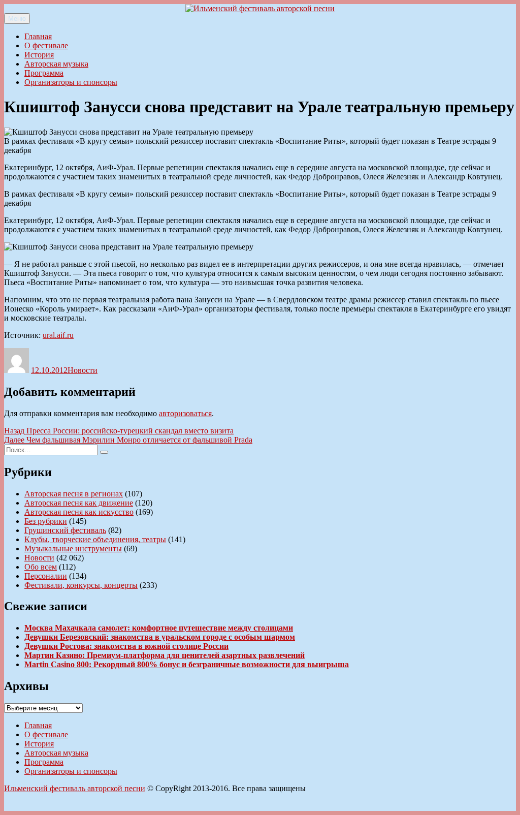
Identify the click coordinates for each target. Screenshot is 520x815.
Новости (83, 370)
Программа (43, 73)
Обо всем (40, 566)
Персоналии (45, 576)
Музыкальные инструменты (73, 548)
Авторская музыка (56, 63)
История (39, 54)
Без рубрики (45, 521)
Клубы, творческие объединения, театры (95, 539)
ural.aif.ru (58, 335)
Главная (38, 36)
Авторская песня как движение (78, 502)
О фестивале (46, 45)
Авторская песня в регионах (73, 493)
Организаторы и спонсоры (70, 82)
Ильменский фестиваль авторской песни (74, 788)
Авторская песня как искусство (79, 512)
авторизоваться (185, 413)
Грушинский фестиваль (65, 530)
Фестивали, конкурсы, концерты (81, 585)
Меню (17, 18)
